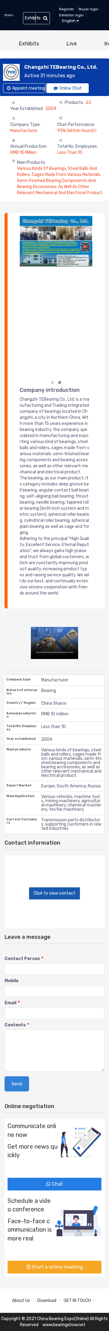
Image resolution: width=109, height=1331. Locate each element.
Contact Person (24, 958)
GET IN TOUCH (77, 1300)
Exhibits (29, 43)
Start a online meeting (57, 1267)
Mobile (11, 980)
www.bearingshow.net (63, 1324)
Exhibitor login (71, 15)
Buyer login (88, 9)
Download (46, 1300)
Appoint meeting (28, 88)
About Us (21, 1300)
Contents (17, 1025)
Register (66, 9)
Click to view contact (54, 893)
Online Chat (70, 88)
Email (12, 1002)
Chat (57, 1184)
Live (71, 43)
